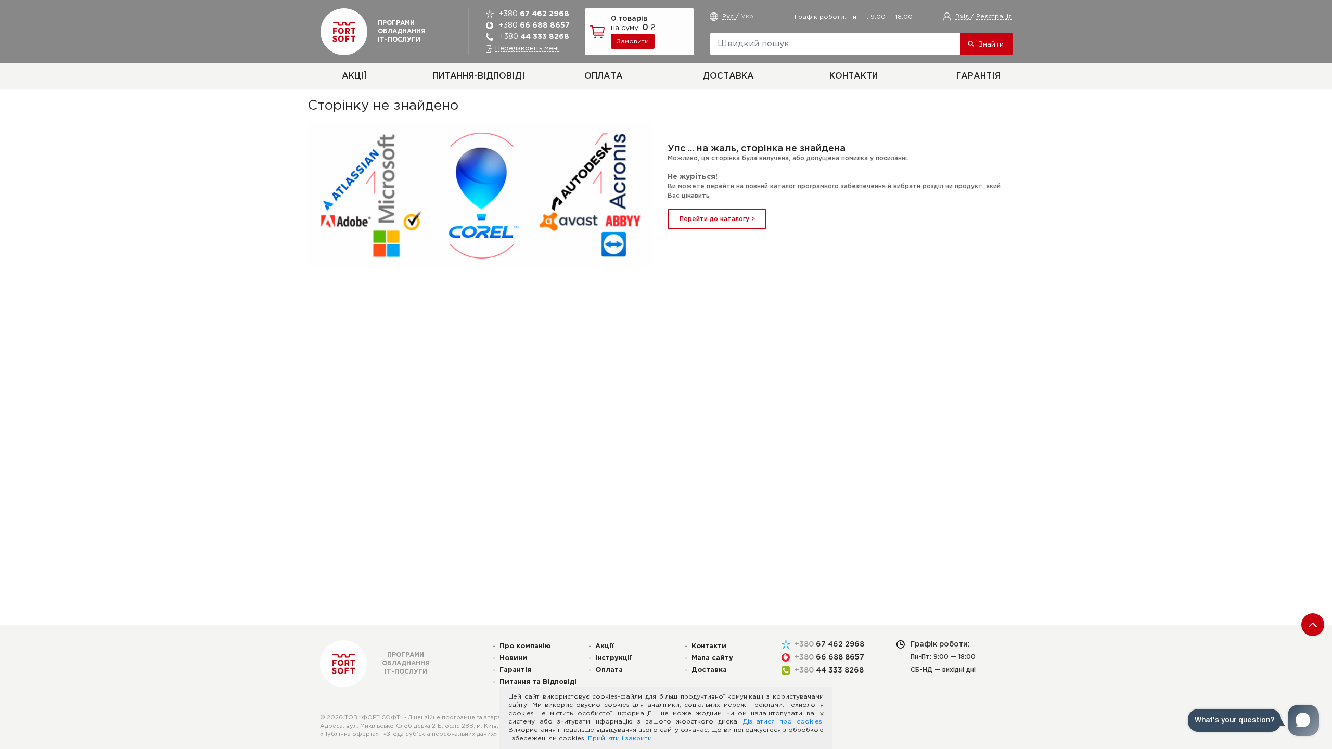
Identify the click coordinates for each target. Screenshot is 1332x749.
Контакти (853, 76)
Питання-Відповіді (479, 76)
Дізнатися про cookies (782, 722)
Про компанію (525, 646)
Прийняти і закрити (620, 738)
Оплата (603, 76)
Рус (729, 16)
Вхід (963, 16)
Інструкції (613, 658)
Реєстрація (994, 16)
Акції (354, 76)
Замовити (633, 41)
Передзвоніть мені (527, 48)
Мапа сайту (712, 658)
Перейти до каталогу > (717, 219)
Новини (513, 658)
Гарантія (978, 76)
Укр (747, 16)
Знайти (991, 45)
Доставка (728, 76)
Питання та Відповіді (538, 682)
